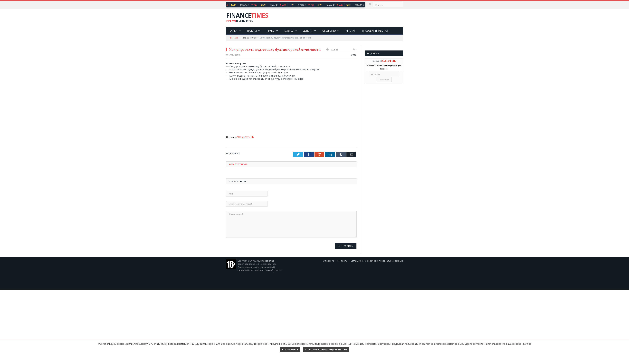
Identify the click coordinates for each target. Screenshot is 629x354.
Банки (233, 30)
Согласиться (290, 349)
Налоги (252, 30)
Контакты (342, 260)
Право (271, 30)
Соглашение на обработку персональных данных (377, 260)
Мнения (350, 30)
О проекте (328, 260)
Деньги (308, 30)
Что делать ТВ (244, 136)
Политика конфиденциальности (326, 349)
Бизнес (288, 30)
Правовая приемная (375, 30)
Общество (329, 30)
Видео (254, 37)
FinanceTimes (267, 260)
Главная (245, 37)
